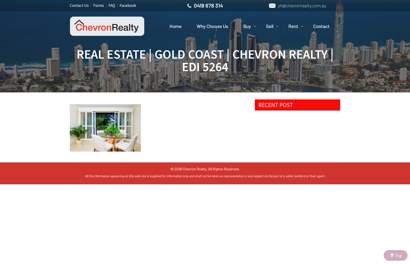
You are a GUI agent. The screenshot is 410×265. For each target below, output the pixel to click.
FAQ (111, 5)
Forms (98, 5)
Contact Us (79, 5)
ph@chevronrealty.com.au (302, 5)
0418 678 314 (208, 5)
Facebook (128, 5)
